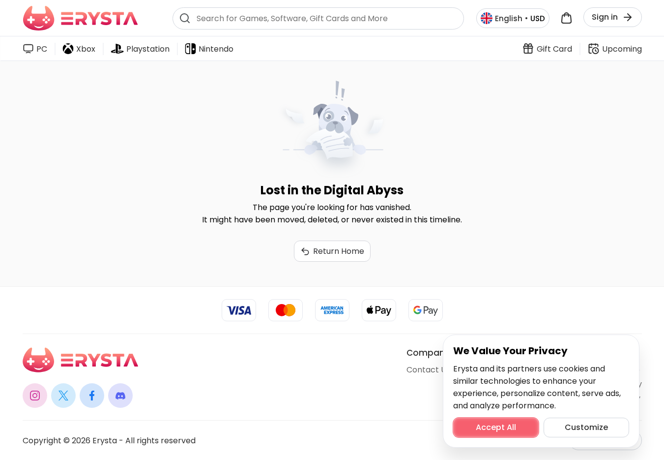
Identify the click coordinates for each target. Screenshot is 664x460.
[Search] (185, 18)
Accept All (496, 427)
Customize (586, 427)
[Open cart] (566, 18)
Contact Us (428, 369)
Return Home (338, 251)
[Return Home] (80, 18)
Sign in (605, 17)
